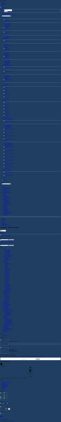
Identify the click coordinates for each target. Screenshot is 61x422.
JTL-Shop (6, 419)
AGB (2, 381)
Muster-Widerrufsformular (5, 386)
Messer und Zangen (6, 209)
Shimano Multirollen (6, 200)
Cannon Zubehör (7, 25)
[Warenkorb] (2, 182)
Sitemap (3, 389)
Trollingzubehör (6, 257)
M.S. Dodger (7, 70)
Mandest (6, 52)
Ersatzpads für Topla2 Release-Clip (5, 236)
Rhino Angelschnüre (8, 125)
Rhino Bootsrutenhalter (8, 320)
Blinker (5, 190)
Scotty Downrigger (7, 23)
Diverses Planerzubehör (8, 31)
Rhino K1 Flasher (7, 76)
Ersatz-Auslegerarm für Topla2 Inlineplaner (6, 242)
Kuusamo (6, 267)
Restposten (5, 215)
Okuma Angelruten (6, 196)
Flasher (5, 194)
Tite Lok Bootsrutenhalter (8, 321)
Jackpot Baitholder (7, 60)
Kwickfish (6, 282)
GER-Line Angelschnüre (8, 124)
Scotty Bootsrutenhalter (8, 142)
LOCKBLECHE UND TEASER (8, 65)
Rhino (6, 46)
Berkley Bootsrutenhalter (8, 322)
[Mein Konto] (2, 181)
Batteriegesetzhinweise (5, 384)
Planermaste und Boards (7, 188)
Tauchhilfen (6, 37)
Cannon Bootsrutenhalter (8, 145)
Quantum (6, 54)
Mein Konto (3, 4)
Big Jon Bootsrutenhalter (8, 324)
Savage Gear (7, 53)
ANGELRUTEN (6, 85)
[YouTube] (2, 416)
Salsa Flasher (7, 78)
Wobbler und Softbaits (7, 191)
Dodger (5, 193)
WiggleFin (6, 77)
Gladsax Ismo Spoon (8, 268)
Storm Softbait (7, 277)
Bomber (6, 281)
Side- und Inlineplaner (8, 36)
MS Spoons (6, 262)
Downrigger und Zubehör (7, 187)
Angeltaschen (5, 317)
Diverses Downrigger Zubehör (9, 255)
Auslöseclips (7, 258)
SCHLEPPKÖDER (4, 38)
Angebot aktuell (6, 214)
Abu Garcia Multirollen (7, 202)
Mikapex (6, 44)
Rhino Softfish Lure (8, 280)
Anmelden (6, 11)
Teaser (4, 299)
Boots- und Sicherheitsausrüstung (8, 212)
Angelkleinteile (6, 206)
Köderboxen (5, 208)
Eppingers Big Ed (7, 269)
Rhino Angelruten (6, 197)
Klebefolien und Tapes (7, 326)
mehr (7, 47)
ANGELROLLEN (4, 100)
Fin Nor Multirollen (6, 203)
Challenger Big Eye (7, 291)
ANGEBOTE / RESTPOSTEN (8, 170)
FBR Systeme (7, 290)
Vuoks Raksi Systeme (8, 288)
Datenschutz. (42, 356)
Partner (3, 3)
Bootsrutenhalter (6, 207)
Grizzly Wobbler (7, 55)
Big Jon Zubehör (7, 26)
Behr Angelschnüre (7, 313)
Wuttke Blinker (7, 273)
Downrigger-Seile (7, 254)
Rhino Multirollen (6, 201)
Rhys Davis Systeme (8, 63)
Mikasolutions (7, 75)
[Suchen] (10, 183)
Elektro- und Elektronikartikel (6, 383)
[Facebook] (0, 416)
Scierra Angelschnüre (8, 315)
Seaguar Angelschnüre (8, 127)
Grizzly (6, 265)
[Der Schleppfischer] (3, 7)
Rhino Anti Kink (7, 83)
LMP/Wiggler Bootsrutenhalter (9, 323)
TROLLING (3, 17)
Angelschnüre (5, 204)
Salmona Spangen (7, 270)
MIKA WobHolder (7, 61)
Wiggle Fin (6, 84)
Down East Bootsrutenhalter (9, 143)
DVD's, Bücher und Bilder (7, 329)
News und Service (4, 2)
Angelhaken (5, 205)
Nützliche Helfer (6, 210)
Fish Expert (6, 274)
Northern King (7, 272)
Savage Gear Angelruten (7, 198)
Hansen (6, 271)
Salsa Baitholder (7, 62)
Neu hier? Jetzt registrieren (7, 13)
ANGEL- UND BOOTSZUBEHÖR (7, 118)
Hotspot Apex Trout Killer (8, 45)
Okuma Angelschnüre (8, 126)
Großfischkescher (6, 211)
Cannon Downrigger (8, 24)
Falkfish (6, 266)
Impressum (3, 387)
